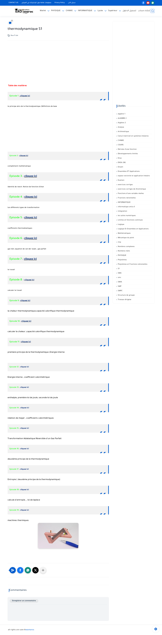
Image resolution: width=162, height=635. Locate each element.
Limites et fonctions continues (130, 220)
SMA (119, 273)
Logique (120, 224)
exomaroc (29, 630)
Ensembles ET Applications (128, 171)
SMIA (119, 282)
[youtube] (148, 3)
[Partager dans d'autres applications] (43, 570)
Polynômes (122, 260)
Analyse (120, 127)
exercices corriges (125, 185)
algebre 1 (121, 114)
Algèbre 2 (121, 123)
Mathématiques (124, 233)
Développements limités (127, 154)
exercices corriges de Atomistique (131, 189)
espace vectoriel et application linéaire (133, 176)
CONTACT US (13, 3)
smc (119, 278)
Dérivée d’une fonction (127, 149)
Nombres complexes (126, 247)
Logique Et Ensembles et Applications (133, 229)
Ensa (119, 158)
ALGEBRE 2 (121, 118)
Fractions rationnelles (126, 198)
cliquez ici (24, 96)
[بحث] (152, 11)
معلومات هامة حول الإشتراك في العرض (36, 3)
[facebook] (143, 3)
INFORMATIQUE (85, 11)
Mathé (43, 11)
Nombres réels (123, 251)
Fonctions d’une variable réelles (130, 194)
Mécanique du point (125, 238)
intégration (122, 211)
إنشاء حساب (144, 11)
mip (119, 242)
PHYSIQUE (55, 11)
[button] (20, 570)
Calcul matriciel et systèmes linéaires (133, 136)
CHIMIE (69, 11)
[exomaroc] (24, 11)
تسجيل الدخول (129, 11)
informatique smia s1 (126, 207)
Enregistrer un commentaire (24, 601)
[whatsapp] (152, 3)
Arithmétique (123, 132)
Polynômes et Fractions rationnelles (132, 264)
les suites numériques (126, 216)
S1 (118, 269)
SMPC (120, 291)
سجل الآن (72, 3)
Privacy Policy (60, 3)
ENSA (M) (121, 163)
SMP (119, 286)
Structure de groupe (126, 295)
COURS (120, 145)
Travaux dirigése (124, 300)
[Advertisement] (58, 64)
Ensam (120, 167)
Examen (120, 180)
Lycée (100, 11)
